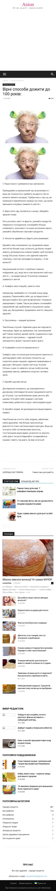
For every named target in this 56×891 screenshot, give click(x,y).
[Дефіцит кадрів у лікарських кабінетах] (9, 731)
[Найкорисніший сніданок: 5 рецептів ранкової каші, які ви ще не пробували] (9, 689)
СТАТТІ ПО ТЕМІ (11, 481)
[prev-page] (4, 526)
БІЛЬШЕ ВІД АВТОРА (30, 481)
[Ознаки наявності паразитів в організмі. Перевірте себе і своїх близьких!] (9, 651)
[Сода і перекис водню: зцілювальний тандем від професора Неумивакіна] (9, 764)
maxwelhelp (7, 583)
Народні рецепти (17, 80)
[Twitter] (11, 104)
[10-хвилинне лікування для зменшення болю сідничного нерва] (9, 789)
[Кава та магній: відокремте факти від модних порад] (9, 743)
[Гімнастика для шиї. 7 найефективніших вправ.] (9, 491)
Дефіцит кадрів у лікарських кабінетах (35, 728)
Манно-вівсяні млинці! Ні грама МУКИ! (27, 579)
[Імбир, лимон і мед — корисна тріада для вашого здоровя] (9, 777)
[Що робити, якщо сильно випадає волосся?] (9, 601)
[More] (29, 104)
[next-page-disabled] (8, 526)
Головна (13, 883)
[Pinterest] (17, 104)
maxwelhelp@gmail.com (36, 876)
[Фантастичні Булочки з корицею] (9, 626)
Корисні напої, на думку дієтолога (33, 610)
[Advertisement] (28, 41)
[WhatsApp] (23, 104)
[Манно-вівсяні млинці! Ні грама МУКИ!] (28, 557)
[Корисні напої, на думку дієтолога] (9, 613)
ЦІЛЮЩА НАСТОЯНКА (13, 472)
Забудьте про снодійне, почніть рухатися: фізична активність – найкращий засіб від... (32, 717)
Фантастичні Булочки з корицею (32, 623)
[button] (4, 74)
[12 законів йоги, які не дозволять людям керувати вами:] (9, 503)
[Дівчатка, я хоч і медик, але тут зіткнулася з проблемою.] (9, 638)
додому (5, 80)
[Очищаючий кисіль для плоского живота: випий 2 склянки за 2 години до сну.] (9, 663)
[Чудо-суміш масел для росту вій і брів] (9, 516)
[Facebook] (5, 104)
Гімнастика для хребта (42, 472)
